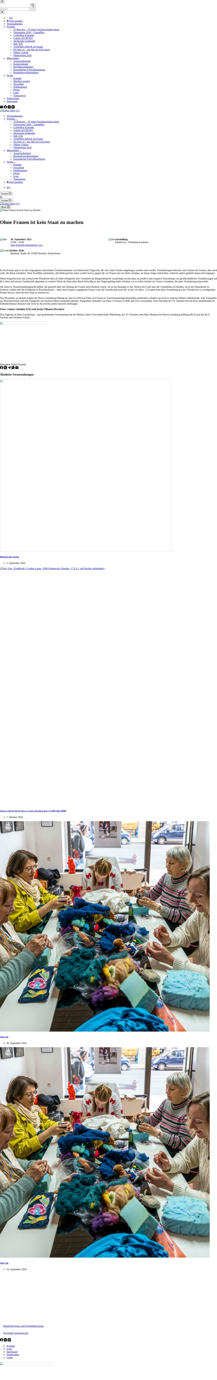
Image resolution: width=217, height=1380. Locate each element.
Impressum (12, 1351)
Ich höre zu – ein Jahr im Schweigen (31, 141)
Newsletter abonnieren (15, 1333)
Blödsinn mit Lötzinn (9, 557)
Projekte (11, 118)
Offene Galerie (20, 144)
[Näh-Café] (105, 1030)
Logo (16, 176)
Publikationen (20, 170)
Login (10, 1357)
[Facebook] (2, 368)
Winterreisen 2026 (22, 147)
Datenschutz (13, 1354)
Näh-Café (4, 1037)
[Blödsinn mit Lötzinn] (86, 550)
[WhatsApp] (13, 368)
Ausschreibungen (22, 153)
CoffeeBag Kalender (23, 127)
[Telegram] (9, 368)
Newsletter (18, 167)
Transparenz (19, 179)
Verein (10, 162)
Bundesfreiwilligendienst (25, 156)
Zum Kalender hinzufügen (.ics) (26, 245)
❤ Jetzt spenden (15, 182)
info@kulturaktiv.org (13, 1312)
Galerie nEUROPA (23, 130)
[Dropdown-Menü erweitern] (16, 119)
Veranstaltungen (15, 116)
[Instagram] (6, 1340)
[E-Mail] (16, 368)
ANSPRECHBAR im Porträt (28, 139)
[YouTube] (9, 1340)
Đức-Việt (18, 136)
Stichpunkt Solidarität (24, 133)
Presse (16, 173)
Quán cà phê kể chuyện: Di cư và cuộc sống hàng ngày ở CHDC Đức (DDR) (33, 811)
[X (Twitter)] (6, 368)
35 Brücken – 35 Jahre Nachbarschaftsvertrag (36, 121)
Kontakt (17, 164)
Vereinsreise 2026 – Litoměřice (28, 124)
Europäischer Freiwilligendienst (29, 159)
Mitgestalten (13, 150)
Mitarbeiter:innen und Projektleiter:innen (23, 1326)
